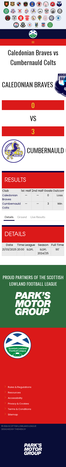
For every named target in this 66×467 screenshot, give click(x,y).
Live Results (37, 217)
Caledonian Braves (10, 197)
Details (9, 217)
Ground (22, 217)
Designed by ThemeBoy (13, 429)
